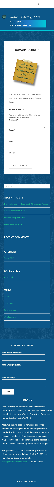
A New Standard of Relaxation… (16, 211)
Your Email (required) (11, 364)
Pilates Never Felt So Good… (15, 224)
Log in (6, 296)
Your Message (8, 377)
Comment (13, 120)
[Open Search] (38, 4)
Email (12, 141)
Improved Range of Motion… (15, 218)
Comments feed (10, 310)
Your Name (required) (11, 352)
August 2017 (9, 258)
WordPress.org (10, 317)
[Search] (47, 186)
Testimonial (8, 277)
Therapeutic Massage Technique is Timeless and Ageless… (27, 204)
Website (12, 153)
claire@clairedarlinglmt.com (14, 461)
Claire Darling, (25, 17)
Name (12, 130)
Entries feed (8, 303)
